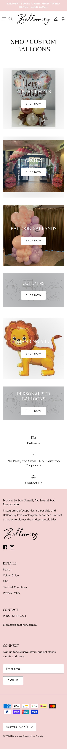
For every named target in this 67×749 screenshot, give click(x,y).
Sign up (13, 680)
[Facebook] (5, 547)
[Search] (12, 19)
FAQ (6, 581)
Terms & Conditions (15, 587)
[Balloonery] (33, 19)
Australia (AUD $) (17, 727)
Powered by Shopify (33, 736)
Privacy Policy (11, 593)
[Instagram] (12, 547)
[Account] (55, 19)
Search (7, 569)
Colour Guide (11, 575)
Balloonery (16, 736)
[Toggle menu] (4, 19)
